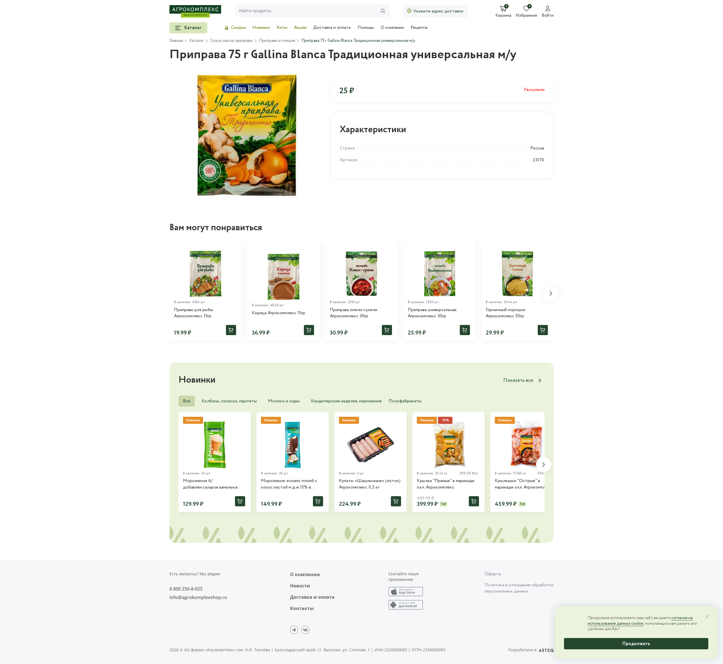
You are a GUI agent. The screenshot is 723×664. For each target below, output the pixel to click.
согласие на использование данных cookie (640, 620)
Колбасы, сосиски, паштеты (229, 401)
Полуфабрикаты (405, 401)
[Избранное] (235, 248)
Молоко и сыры (284, 401)
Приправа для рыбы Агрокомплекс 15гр (193, 313)
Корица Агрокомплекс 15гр (278, 313)
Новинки (261, 27)
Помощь (366, 27)
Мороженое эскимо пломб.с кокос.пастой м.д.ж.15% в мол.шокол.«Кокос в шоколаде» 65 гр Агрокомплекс (292, 484)
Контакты (302, 608)
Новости (300, 586)
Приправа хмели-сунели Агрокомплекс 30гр (353, 313)
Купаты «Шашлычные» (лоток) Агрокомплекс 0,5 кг (369, 484)
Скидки (238, 27)
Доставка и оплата (332, 27)
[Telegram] (294, 630)
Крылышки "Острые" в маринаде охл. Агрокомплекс (523, 484)
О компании (392, 27)
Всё (186, 401)
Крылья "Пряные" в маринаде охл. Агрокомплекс (445, 484)
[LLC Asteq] (546, 649)
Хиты (281, 27)
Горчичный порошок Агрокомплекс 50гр (506, 313)
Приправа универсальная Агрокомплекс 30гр (432, 313)
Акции (300, 27)
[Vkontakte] (305, 630)
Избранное (526, 16)
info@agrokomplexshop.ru (198, 597)
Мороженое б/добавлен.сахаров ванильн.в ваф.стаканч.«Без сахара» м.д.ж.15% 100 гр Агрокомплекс (214, 484)
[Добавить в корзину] (231, 330)
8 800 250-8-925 (185, 589)
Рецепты (419, 27)
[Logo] (195, 11)
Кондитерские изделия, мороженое (346, 401)
